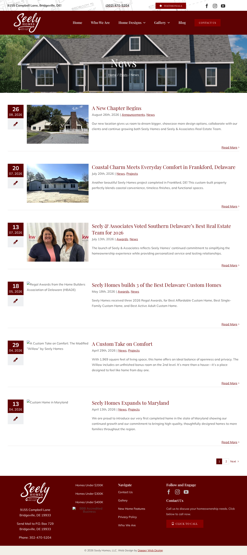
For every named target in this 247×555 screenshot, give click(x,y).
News (150, 115)
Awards (122, 239)
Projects (132, 173)
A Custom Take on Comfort (122, 343)
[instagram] (215, 6)
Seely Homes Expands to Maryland (130, 402)
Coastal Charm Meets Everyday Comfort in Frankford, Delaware (163, 167)
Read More (229, 147)
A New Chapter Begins (116, 108)
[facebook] (207, 6)
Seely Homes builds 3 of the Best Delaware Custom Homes (156, 284)
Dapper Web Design (150, 550)
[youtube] (223, 6)
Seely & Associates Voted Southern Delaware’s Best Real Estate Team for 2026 (161, 229)
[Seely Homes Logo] (35, 484)
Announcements (133, 115)
